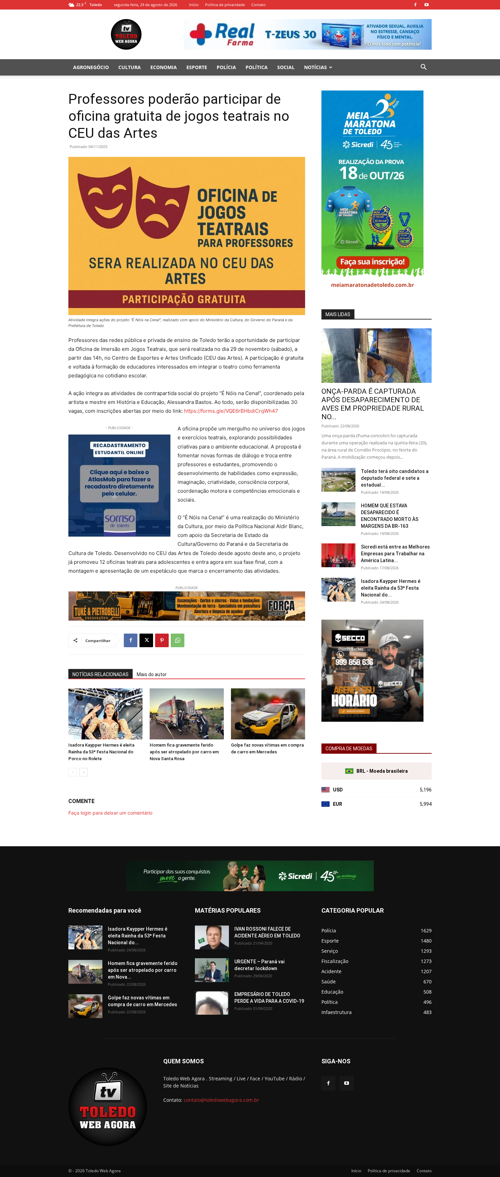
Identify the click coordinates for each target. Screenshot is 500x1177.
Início (194, 4)
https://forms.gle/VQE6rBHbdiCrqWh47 (230, 411)
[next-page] (83, 772)
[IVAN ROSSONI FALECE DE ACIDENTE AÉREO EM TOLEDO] (212, 937)
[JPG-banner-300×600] (372, 293)
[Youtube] (426, 5)
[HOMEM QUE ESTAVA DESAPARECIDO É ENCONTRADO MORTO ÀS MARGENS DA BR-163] (338, 514)
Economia (163, 67)
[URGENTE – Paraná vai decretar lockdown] (212, 970)
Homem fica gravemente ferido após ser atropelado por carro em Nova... (143, 970)
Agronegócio (91, 67)
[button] (423, 68)
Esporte (196, 67)
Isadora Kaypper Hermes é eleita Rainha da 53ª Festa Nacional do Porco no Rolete (101, 751)
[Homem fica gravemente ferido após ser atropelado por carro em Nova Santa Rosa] (187, 713)
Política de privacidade (225, 4)
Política (257, 67)
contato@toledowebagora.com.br (221, 1100)
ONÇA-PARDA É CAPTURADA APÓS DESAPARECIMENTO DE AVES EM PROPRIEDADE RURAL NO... (372, 404)
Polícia (226, 67)
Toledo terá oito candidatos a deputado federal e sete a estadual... (395, 478)
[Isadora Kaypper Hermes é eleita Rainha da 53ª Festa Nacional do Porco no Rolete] (105, 713)
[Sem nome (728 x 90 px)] (186, 606)
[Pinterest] (162, 640)
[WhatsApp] (177, 640)
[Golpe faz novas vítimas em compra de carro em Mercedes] (268, 713)
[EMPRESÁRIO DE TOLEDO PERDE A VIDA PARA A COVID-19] (212, 1003)
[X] (146, 640)
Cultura (129, 67)
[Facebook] (415, 5)
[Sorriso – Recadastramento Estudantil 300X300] (119, 486)
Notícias (315, 67)
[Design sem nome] (372, 720)
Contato (258, 4)
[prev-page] (72, 772)
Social (286, 67)
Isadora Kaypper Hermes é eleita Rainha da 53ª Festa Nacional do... (390, 588)
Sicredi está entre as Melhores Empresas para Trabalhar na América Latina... (395, 553)
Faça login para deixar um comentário (110, 813)
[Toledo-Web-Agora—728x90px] (250, 876)
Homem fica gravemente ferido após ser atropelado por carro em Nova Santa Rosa (184, 751)
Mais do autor (152, 674)
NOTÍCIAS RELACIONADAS (100, 674)
